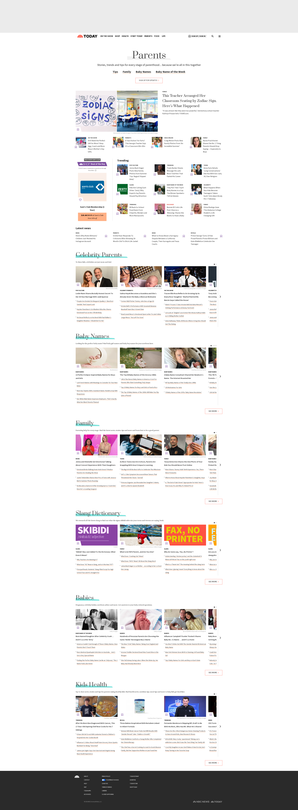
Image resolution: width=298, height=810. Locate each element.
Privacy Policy (106, 776)
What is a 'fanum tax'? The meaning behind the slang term (185, 564)
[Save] (78, 129)
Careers (104, 791)
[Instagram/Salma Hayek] (141, 276)
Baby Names (143, 72)
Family (127, 72)
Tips (115, 72)
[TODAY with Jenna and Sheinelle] (97, 445)
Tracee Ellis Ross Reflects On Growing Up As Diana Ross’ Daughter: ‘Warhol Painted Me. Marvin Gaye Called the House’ (182, 297)
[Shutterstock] (97, 358)
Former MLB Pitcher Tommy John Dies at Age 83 (137, 301)
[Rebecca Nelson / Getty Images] (141, 445)
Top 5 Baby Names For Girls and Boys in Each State (182, 660)
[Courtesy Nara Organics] (141, 706)
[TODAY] (97, 535)
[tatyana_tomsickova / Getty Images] (141, 535)
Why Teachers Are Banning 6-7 (87, 560)
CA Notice (105, 783)
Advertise (133, 780)
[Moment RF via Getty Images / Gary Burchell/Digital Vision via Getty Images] (117, 111)
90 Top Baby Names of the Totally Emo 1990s (180, 383)
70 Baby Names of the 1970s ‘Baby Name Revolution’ (183, 392)
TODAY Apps (87, 791)
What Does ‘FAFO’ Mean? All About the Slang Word (138, 561)
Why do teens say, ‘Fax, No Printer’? (178, 552)
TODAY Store (134, 783)
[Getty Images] (97, 619)
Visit (85, 787)
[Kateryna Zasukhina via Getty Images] (141, 358)
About (86, 776)
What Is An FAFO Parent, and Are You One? (137, 552)
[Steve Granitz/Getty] (97, 276)
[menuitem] (106, 36)
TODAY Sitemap (134, 776)
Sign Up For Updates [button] (148, 80)
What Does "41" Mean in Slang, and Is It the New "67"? (95, 565)
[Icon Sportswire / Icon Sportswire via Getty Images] (185, 706)
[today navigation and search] (219, 36)
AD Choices (87, 794)
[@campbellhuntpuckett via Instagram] (185, 619)
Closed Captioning (108, 794)
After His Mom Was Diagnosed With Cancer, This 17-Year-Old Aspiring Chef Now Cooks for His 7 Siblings (95, 726)
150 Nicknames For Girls (173, 388)
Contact (87, 780)
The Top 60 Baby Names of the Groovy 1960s (138, 375)
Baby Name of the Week (170, 72)
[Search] (212, 36)
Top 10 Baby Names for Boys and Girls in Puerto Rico (139, 387)
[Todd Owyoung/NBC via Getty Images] (185, 276)
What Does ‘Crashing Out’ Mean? (132, 556)
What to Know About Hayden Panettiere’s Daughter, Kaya (185, 478)
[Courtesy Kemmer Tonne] (185, 358)
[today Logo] (77, 777)
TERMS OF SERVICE (107, 787)
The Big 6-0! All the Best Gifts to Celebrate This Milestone (141, 470)
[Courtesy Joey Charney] (97, 706)
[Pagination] (214, 264)
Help (85, 783)
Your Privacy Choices (112, 780)
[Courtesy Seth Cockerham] (185, 445)
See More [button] (213, 411)
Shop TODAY (133, 787)
